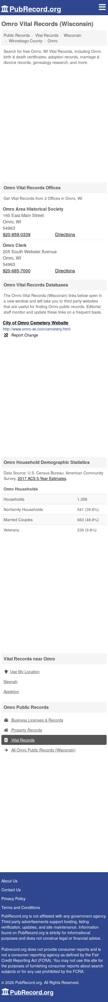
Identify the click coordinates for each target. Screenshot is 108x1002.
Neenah (10, 681)
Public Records (17, 35)
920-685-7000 (16, 271)
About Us (9, 881)
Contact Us (11, 889)
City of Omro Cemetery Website (35, 322)
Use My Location (25, 671)
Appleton (11, 691)
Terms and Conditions (20, 907)
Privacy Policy (13, 898)
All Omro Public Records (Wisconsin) (43, 750)
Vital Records (22, 740)
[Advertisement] (54, 122)
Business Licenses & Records (36, 720)
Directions (65, 234)
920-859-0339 (16, 234)
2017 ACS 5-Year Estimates (42, 478)
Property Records (26, 730)
